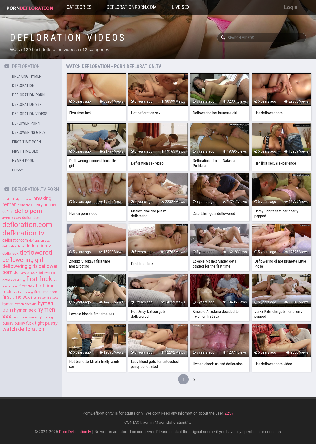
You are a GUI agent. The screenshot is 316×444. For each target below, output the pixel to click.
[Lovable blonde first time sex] (96, 290)
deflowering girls (20, 266)
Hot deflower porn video (273, 364)
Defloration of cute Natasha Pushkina (214, 163)
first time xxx (38, 297)
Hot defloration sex (145, 113)
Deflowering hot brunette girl (215, 113)
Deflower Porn (26, 123)
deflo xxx (9, 280)
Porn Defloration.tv (75, 431)
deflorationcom (15, 240)
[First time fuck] (96, 89)
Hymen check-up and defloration (218, 364)
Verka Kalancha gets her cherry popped (278, 314)
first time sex (16, 297)
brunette (24, 205)
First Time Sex (25, 151)
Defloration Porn (28, 95)
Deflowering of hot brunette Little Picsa (280, 264)
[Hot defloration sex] (158, 89)
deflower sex (25, 272)
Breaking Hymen (26, 76)
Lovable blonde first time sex (91, 314)
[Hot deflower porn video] (281, 340)
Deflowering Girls (29, 132)
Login (290, 7)
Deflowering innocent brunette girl (92, 163)
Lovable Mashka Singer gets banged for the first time (214, 264)
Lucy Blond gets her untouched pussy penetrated (155, 364)
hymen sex (25, 310)
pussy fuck (24, 323)
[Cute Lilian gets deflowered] (219, 189)
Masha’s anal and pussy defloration (148, 213)
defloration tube (13, 246)
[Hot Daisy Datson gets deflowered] (158, 290)
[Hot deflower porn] (281, 89)
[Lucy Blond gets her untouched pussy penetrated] (158, 340)
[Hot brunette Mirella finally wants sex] (96, 340)
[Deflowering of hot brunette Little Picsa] (281, 240)
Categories (79, 7)
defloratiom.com (11, 218)
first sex (27, 285)
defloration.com (27, 224)
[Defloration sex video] (158, 139)
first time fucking (23, 292)
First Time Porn (26, 142)
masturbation (20, 317)
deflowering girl (22, 259)
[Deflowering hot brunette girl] (219, 89)
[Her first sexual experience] (281, 139)
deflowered (36, 252)
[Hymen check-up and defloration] (219, 340)
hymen (7, 304)
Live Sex (181, 7)
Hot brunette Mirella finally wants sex (94, 364)
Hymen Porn (23, 160)
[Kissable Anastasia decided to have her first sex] (219, 290)
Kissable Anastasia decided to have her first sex (216, 314)
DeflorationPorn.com (131, 7)
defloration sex (39, 240)
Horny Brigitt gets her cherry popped (276, 213)
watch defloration (23, 329)
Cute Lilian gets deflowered (214, 213)
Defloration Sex (27, 104)
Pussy (17, 170)
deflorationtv (38, 246)
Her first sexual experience (275, 163)
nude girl (50, 317)
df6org (21, 280)
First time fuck (80, 113)
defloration (31, 218)
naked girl (36, 317)
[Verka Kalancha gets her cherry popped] (281, 290)
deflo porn (28, 210)
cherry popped (44, 204)
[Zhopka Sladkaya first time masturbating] (96, 240)
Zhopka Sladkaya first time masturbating (89, 264)
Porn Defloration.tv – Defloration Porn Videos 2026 (29, 7)
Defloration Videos (29, 113)
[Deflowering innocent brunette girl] (96, 139)
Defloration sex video (147, 163)
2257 (229, 413)
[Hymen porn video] (96, 189)
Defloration (23, 85)
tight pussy (46, 323)
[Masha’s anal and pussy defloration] (158, 189)
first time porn (45, 292)
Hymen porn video (83, 213)
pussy (7, 323)
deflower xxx (47, 273)
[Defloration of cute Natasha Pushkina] (219, 139)
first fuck (39, 279)
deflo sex (10, 253)
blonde (6, 199)
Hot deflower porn (268, 113)
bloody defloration (22, 199)
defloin (7, 212)
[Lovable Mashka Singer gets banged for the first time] (219, 240)
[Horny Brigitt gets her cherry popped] (281, 189)
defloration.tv (23, 233)
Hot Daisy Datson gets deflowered (148, 314)
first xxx (52, 297)
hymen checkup (26, 304)
